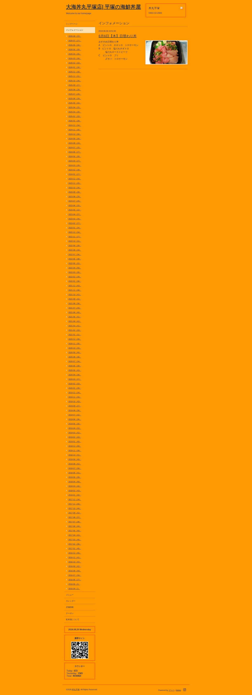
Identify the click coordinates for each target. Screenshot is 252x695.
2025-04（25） (74, 107)
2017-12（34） (74, 499)
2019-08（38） (74, 410)
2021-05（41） (74, 317)
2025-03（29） (74, 112)
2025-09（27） (74, 85)
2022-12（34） (74, 232)
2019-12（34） (74, 393)
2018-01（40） (74, 495)
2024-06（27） (74, 152)
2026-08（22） (74, 36)
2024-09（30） (74, 139)
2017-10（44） (74, 508)
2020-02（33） (74, 384)
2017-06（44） (74, 526)
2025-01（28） (74, 121)
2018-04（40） (74, 482)
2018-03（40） (74, 486)
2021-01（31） (74, 335)
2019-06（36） (74, 419)
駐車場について (72, 619)
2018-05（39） (74, 477)
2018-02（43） (74, 491)
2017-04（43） (74, 535)
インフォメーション (74, 30)
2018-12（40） (74, 446)
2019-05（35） (74, 424)
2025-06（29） (74, 98)
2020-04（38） (74, 375)
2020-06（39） (74, 366)
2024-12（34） (74, 125)
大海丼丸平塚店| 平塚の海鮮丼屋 (103, 7)
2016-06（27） (74, 580)
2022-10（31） (74, 241)
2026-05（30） (74, 49)
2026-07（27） (74, 41)
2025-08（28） (74, 90)
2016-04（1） (74, 589)
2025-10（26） (74, 81)
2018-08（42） (74, 464)
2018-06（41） (74, 473)
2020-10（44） (74, 348)
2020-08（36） (74, 357)
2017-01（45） (74, 548)
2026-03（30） (74, 58)
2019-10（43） (74, 401)
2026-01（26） (74, 67)
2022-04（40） (74, 268)
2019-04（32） (74, 428)
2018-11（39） (74, 450)
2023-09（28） (74, 192)
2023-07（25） (74, 201)
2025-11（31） (74, 76)
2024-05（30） (74, 156)
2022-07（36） (74, 254)
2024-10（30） (74, 134)
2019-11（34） (74, 397)
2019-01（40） (74, 442)
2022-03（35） (74, 272)
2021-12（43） (74, 286)
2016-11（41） (74, 557)
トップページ (71, 24)
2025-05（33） (74, 103)
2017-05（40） (74, 531)
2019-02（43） (74, 437)
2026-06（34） (74, 45)
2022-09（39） (74, 246)
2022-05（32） (74, 263)
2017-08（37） (74, 517)
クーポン (70, 613)
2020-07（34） (74, 361)
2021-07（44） (74, 308)
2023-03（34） (74, 219)
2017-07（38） (74, 522)
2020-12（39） (74, 339)
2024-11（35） (74, 130)
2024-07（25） (74, 148)
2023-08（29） (74, 197)
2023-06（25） (74, 205)
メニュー (70, 595)
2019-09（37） (74, 406)
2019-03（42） (74, 433)
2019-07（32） (74, 415)
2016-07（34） (74, 575)
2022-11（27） (74, 237)
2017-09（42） (74, 513)
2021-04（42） (74, 321)
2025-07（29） (74, 94)
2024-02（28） (74, 170)
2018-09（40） (74, 459)
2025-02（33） (74, 116)
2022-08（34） (74, 250)
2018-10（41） (74, 455)
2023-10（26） (74, 188)
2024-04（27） (74, 161)
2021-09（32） (74, 299)
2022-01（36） (74, 281)
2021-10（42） (74, 295)
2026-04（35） (74, 54)
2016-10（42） (74, 562)
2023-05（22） (74, 210)
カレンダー (70, 601)
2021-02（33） (74, 330)
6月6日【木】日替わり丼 (118, 36)
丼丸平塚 (76, 689)
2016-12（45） (74, 553)
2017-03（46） (74, 540)
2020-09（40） (74, 352)
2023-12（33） (74, 179)
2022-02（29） (74, 277)
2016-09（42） (74, 566)
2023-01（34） (74, 228)
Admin (178, 690)
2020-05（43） (74, 370)
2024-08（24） (74, 143)
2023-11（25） (74, 183)
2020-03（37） (74, 379)
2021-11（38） (74, 290)
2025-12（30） (74, 72)
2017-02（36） (74, 544)
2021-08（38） (74, 303)
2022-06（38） (74, 259)
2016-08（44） (74, 571)
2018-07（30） (74, 468)
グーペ (171, 690)
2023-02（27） (74, 223)
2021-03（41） (74, 326)
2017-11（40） (74, 504)
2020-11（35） (74, 344)
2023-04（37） (74, 214)
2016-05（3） (74, 584)
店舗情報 (70, 607)
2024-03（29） (74, 165)
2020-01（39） (74, 388)
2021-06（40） (74, 312)
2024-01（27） (74, 174)
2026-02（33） (74, 63)
